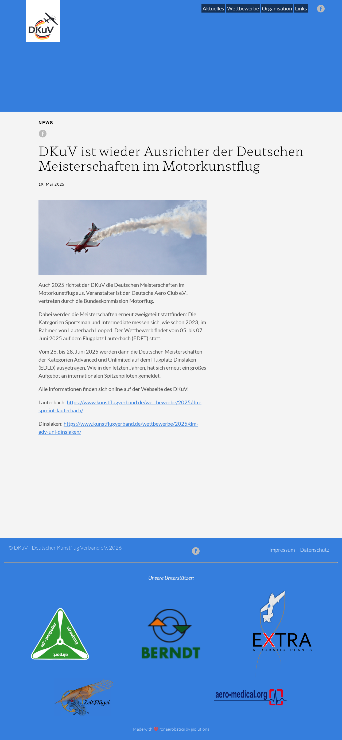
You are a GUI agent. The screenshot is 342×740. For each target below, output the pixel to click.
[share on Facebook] (42, 134)
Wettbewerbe (243, 8)
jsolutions (200, 729)
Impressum (282, 549)
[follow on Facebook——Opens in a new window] (322, 9)
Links (301, 8)
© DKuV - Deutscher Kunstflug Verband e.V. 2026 (65, 547)
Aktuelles (213, 8)
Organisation (277, 8)
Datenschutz (314, 549)
